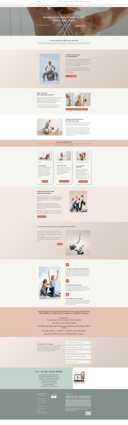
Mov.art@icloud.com (41, 395)
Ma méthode (71, 1)
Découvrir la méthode (80, 25)
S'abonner (45, 181)
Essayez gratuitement (71, 76)
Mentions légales (40, 411)
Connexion (65, 1)
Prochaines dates (41, 216)
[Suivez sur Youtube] (55, 397)
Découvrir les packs (64, 181)
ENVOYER (88, 413)
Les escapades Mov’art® (41, 402)
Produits (60, 1)
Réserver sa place (83, 181)
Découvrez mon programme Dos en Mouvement (76, 109)
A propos (80, 1)
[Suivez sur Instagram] (52, 397)
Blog (84, 1)
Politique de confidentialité (42, 412)
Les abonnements (40, 398)
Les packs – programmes (41, 400)
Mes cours (76, 1)
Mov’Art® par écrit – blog (42, 406)
